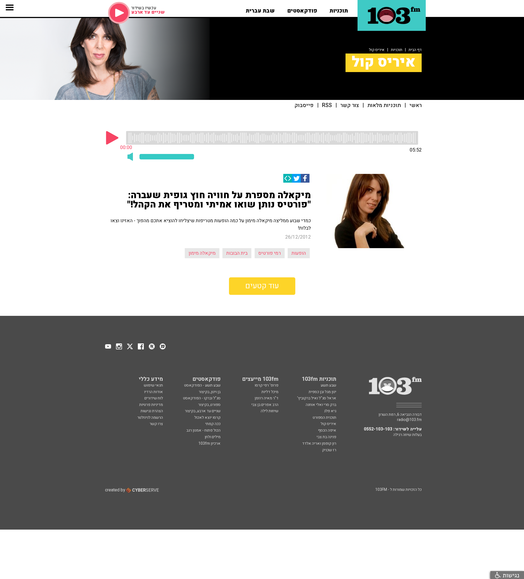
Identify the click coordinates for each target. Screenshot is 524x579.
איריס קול (377, 50)
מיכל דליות (269, 392)
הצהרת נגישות (152, 411)
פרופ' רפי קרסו (266, 385)
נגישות (510, 575)
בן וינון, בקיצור (210, 392)
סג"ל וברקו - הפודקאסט (202, 398)
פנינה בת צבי (326, 437)
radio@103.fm (409, 420)
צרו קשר (156, 424)
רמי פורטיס (269, 253)
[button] (338, 9)
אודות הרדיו (153, 392)
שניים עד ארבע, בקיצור (203, 411)
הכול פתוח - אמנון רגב (203, 430)
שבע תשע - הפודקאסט (202, 385)
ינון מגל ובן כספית (322, 392)
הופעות (298, 253)
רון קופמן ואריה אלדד (319, 443)
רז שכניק (329, 450)
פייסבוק (304, 105)
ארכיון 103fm (209, 443)
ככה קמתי (213, 424)
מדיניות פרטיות (151, 405)
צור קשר (349, 105)
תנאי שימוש (153, 385)
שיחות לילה (269, 411)
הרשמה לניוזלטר (150, 417)
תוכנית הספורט (324, 417)
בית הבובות (237, 253)
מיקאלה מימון (202, 253)
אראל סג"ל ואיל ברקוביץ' (316, 398)
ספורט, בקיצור (209, 405)
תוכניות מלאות (384, 105)
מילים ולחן (213, 437)
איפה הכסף (327, 430)
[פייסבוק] (305, 178)
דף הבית (415, 50)
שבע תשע (328, 385)
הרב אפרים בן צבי (264, 405)
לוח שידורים (153, 398)
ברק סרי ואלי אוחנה (321, 405)
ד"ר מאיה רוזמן (266, 398)
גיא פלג (330, 411)
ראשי (415, 105)
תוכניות (396, 50)
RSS (327, 105)
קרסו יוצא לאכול (207, 417)
